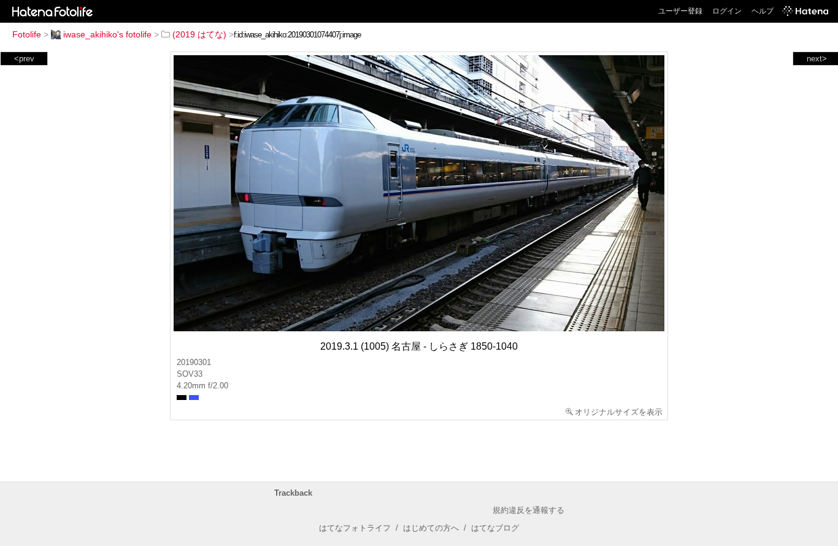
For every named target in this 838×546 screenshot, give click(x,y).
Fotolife (26, 34)
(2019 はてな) (199, 34)
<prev (24, 58)
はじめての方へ (431, 528)
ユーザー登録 (680, 11)
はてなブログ (495, 528)
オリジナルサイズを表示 (619, 412)
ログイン (727, 11)
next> (817, 58)
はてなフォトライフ (355, 528)
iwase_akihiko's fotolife (107, 34)
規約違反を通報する (528, 510)
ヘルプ (763, 11)
